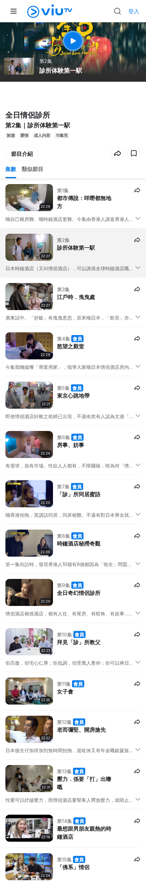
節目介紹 (22, 153)
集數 (10, 169)
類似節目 (32, 169)
